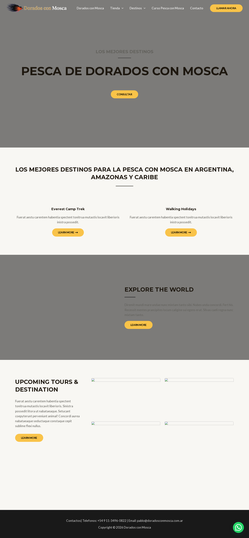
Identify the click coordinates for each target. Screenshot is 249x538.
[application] (121, 8)
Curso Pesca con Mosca (168, 8)
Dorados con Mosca (90, 8)
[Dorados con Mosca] (36, 8)
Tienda (115, 8)
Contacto (196, 8)
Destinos (136, 8)
